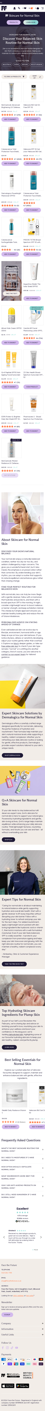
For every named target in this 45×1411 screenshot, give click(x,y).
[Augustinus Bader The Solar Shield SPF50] (34, 271)
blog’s (16, 643)
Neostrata (7, 64)
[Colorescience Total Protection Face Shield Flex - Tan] (34, 180)
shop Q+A (8, 839)
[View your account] (14, 8)
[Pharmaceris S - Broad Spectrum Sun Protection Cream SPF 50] (34, 404)
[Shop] (42, 8)
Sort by (35, 77)
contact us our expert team (13, 654)
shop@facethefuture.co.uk (11, 1281)
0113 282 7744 (6, 1273)
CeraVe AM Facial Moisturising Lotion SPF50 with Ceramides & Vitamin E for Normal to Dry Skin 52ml (33, 329)
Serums (25, 64)
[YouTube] (16, 1347)
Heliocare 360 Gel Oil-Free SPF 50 (31, 106)
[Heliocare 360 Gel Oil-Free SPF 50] (34, 92)
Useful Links (7, 1334)
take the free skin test (14, 964)
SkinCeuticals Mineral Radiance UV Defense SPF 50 (9, 462)
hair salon (29, 1296)
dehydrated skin (16, 1034)
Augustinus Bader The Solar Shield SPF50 (31, 285)
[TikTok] (12, 1347)
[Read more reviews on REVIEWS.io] (22, 1221)
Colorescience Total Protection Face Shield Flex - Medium (10, 150)
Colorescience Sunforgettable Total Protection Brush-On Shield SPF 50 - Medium (10, 241)
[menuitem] (2, 1347)
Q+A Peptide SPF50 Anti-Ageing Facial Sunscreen (11, 373)
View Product (32, 387)
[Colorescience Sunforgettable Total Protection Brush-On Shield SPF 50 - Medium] (11, 227)
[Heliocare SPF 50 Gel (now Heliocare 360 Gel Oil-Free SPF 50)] (34, 136)
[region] (22, 1237)
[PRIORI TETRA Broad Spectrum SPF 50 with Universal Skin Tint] (34, 227)
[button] (4, 1237)
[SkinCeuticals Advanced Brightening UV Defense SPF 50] (11, 92)
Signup (7, 1315)
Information (7, 1329)
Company (6, 1323)
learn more (9, 1047)
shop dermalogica (12, 755)
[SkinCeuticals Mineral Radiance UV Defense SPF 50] (11, 448)
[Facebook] (2, 1347)
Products (14, 22)
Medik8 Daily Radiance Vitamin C (14, 1111)
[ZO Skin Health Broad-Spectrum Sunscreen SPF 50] (34, 359)
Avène (16, 64)
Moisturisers (36, 64)
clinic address (18, 1296)
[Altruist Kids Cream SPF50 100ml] (11, 315)
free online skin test (9, 646)
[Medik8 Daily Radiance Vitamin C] (14, 1094)
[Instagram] (7, 1347)
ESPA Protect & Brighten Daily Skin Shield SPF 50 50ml (10, 418)
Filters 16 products (12, 76)
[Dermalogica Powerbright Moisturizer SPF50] (11, 180)
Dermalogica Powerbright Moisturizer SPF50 (11, 194)
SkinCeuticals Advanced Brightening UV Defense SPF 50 (10, 106)
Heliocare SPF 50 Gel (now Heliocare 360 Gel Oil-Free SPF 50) (32, 150)
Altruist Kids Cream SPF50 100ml (11, 329)
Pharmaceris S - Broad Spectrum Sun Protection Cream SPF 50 (32, 418)
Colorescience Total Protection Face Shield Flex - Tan (32, 194)
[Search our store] (19, 8)
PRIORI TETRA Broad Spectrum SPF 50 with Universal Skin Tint (32, 241)
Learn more (30, 22)
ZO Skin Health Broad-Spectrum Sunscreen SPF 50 (33, 374)
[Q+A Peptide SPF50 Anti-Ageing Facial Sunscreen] (11, 359)
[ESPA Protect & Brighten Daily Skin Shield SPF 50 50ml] (11, 404)
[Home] (3, 1375)
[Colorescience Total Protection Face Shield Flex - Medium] (11, 136)
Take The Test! (11, 293)
